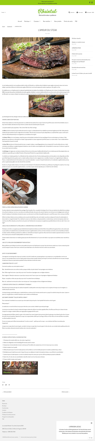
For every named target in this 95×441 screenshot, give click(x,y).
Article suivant (65, 392)
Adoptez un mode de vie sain (78, 42)
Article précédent (7, 392)
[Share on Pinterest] (9, 384)
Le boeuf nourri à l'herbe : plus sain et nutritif (82, 73)
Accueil (20, 21)
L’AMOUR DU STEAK (76, 48)
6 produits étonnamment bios (78, 67)
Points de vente (68, 21)
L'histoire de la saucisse (77, 54)
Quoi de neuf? (9, 26)
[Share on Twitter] (6, 384)
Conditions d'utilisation (7, 412)
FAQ (76, 21)
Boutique (4, 406)
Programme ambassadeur (8, 417)
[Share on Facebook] (3, 384)
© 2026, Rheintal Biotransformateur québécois (10, 437)
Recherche (4, 403)
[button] (3, 12)
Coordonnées (5, 408)
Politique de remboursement (8, 414)
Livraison (4, 410)
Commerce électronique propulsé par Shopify (28, 437)
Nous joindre (57, 21)
